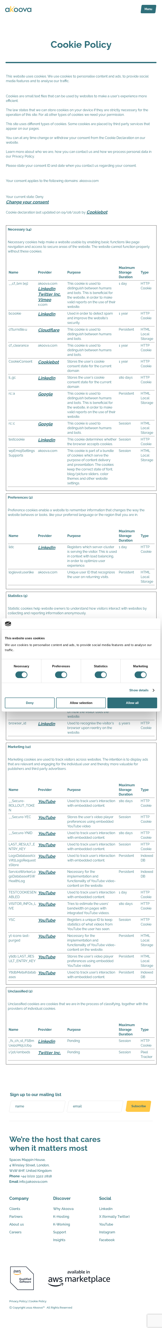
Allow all (132, 703)
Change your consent (27, 201)
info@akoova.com (28, 1182)
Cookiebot (96, 212)
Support (59, 1232)
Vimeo (44, 299)
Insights (59, 1240)
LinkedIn (46, 288)
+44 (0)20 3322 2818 (30, 1176)
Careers (15, 1232)
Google (45, 394)
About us (16, 1224)
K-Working (61, 1224)
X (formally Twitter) (114, 1217)
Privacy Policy (18, 1301)
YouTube (46, 801)
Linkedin (46, 439)
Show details (138, 690)
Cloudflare (48, 329)
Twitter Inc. (49, 294)
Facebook (107, 1240)
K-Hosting (61, 1217)
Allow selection (81, 703)
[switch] (61, 674)
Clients (14, 1209)
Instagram (107, 1232)
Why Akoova (63, 1209)
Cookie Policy (37, 1301)
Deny (30, 703)
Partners (16, 1217)
